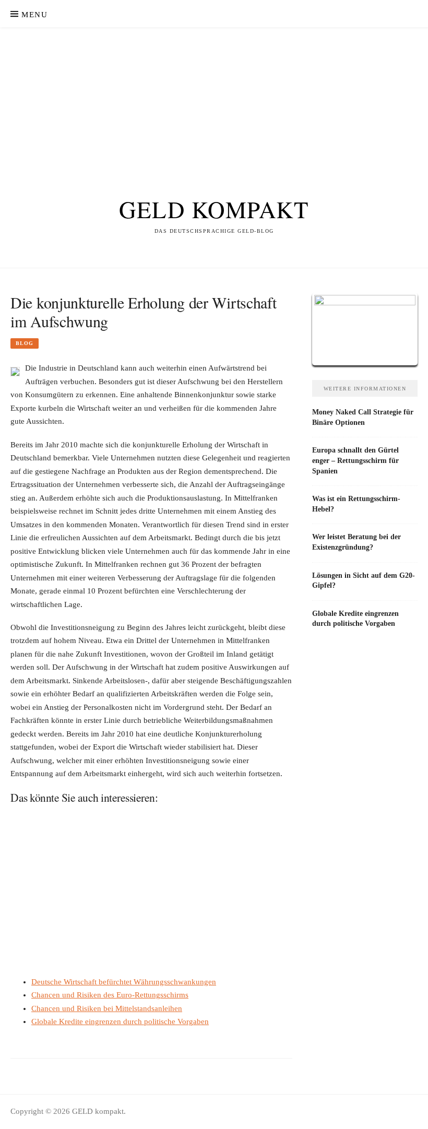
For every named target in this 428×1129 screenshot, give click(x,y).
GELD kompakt (214, 209)
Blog (24, 343)
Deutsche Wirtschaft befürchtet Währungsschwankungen (123, 982)
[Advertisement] (214, 101)
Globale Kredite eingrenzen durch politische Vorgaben (120, 1021)
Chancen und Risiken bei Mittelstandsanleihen (106, 1008)
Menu (34, 14)
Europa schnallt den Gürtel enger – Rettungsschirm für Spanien (355, 460)
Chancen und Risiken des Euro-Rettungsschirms (109, 995)
